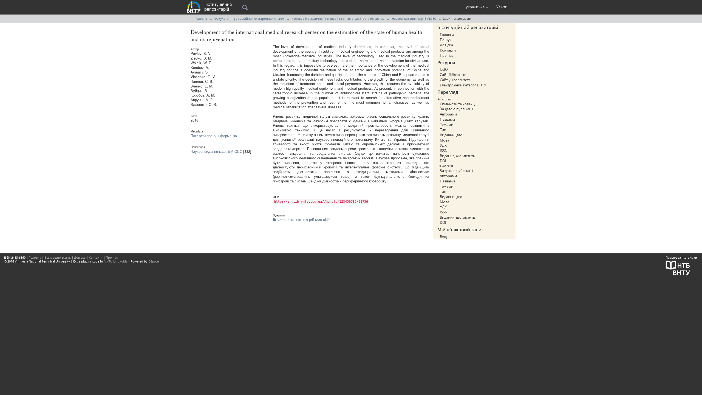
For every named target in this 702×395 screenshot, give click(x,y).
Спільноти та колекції (458, 103)
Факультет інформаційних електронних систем (249, 18)
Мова (444, 140)
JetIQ (444, 69)
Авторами (448, 114)
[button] (477, 7)
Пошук (446, 39)
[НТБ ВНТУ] (678, 267)
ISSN (444, 150)
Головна (201, 18)
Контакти (448, 50)
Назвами (447, 119)
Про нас (446, 55)
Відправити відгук (57, 257)
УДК (443, 145)
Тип (443, 129)
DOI (443, 160)
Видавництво (451, 134)
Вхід (443, 236)
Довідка (446, 45)
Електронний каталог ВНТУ (463, 85)
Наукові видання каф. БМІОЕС (414, 18)
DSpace (153, 261)
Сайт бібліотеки (453, 74)
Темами (446, 124)
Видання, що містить (457, 155)
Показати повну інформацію (214, 135)
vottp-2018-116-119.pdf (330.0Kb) (303, 219)
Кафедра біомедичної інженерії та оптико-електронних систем (337, 18)
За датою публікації (456, 108)
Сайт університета (455, 79)
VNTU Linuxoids (115, 261)
